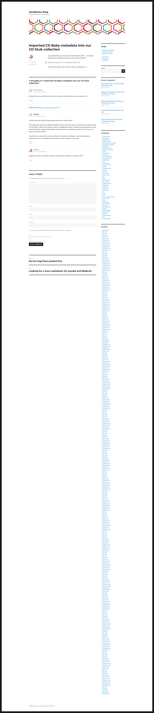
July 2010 (104, 552)
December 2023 (106, 284)
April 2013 (104, 497)
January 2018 (105, 401)
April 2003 (105, 690)
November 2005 (106, 645)
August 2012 (105, 510)
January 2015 (105, 462)
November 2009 (106, 566)
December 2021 (106, 324)
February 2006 (106, 640)
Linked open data (106, 183)
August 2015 (105, 450)
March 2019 (105, 378)
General (34, 64)
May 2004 (104, 672)
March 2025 (105, 258)
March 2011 (105, 539)
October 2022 (105, 307)
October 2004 (105, 667)
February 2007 (106, 619)
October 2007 (105, 606)
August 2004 (105, 668)
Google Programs (106, 168)
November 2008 (106, 586)
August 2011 (105, 530)
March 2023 (105, 299)
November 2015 (106, 445)
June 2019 (104, 373)
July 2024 (104, 272)
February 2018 (106, 400)
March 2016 (105, 438)
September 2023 (106, 289)
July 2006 (104, 631)
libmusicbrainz (106, 180)
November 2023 (106, 285)
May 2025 (104, 255)
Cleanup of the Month (107, 150)
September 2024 (106, 269)
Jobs (103, 176)
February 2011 (105, 541)
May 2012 (104, 515)
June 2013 (104, 494)
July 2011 (104, 532)
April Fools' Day (106, 141)
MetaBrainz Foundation (108, 50)
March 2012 (105, 519)
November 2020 (106, 346)
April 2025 (105, 257)
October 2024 (105, 267)
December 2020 (106, 344)
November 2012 (106, 505)
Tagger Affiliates (106, 210)
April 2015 (104, 457)
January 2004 (105, 678)
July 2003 (104, 687)
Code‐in (104, 151)
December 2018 (106, 383)
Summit (104, 208)
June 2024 (104, 274)
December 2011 (106, 524)
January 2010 (105, 562)
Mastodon (110, 53)
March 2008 (105, 599)
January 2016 (105, 441)
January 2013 (105, 502)
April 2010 (104, 557)
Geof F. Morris (38, 90)
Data (30, 64)
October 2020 (105, 347)
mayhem (36, 149)
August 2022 (105, 311)
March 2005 (105, 658)
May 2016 (104, 435)
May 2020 (104, 356)
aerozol (103, 110)
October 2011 (105, 527)
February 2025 (106, 260)
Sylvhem (103, 92)
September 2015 (106, 448)
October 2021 (105, 327)
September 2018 (106, 388)
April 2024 (105, 277)
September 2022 (106, 309)
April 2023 (105, 297)
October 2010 (105, 547)
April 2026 (105, 237)
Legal (103, 178)
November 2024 (106, 265)
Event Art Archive (106, 165)
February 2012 (106, 520)
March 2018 (105, 398)
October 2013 (105, 487)
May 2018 (104, 394)
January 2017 (105, 421)
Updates (104, 213)
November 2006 (106, 625)
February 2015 (106, 460)
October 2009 (105, 567)
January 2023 (105, 302)
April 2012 (104, 517)
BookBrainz (105, 60)
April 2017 (104, 416)
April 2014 (104, 477)
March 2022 (105, 319)
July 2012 (104, 512)
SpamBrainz (105, 202)
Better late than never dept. (109, 143)
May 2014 (104, 475)
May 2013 (104, 495)
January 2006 (105, 641)
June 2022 (104, 314)
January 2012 (105, 522)
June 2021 (104, 334)
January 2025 (105, 262)
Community (105, 155)
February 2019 (106, 379)
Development (105, 163)
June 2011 (104, 534)
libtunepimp (105, 181)
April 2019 (105, 376)
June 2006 (105, 633)
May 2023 (104, 295)
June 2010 (104, 554)
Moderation (105, 188)
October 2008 (105, 588)
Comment (32, 182)
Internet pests (106, 175)
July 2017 (104, 411)
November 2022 (106, 305)
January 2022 (105, 322)
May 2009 (104, 576)
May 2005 (104, 655)
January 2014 (105, 482)
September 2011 (106, 529)
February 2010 (106, 561)
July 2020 (104, 353)
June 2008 (104, 594)
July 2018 (104, 391)
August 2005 (105, 650)
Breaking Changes (107, 148)
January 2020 (105, 363)
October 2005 (105, 646)
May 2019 (104, 374)
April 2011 (104, 537)
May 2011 (104, 536)
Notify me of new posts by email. (37, 241)
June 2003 (104, 688)
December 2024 (106, 264)
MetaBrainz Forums (107, 52)
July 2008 (104, 593)
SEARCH (103, 68)
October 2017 (105, 406)
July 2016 (104, 431)
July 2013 (104, 492)
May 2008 (104, 596)
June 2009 (105, 574)
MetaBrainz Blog (38, 12)
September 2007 (106, 608)
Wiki (103, 217)
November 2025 (106, 245)
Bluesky (104, 53)
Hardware (104, 170)
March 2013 (105, 499)
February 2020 (106, 361)
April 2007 (105, 616)
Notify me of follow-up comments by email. (40, 236)
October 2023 (105, 287)
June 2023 (104, 294)
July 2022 (104, 312)
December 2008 (106, 584)
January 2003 (105, 693)
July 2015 (104, 452)
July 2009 (104, 572)
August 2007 (105, 609)
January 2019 (105, 381)
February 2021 (106, 341)
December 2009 (106, 564)
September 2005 (106, 648)
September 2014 (106, 468)
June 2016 (104, 433)
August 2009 (105, 571)
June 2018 (104, 393)
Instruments (105, 173)
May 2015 (104, 455)
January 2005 (105, 661)
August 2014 (105, 470)
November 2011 (106, 525)
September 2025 (106, 248)
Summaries (105, 205)
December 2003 (106, 680)
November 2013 (106, 485)
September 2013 (106, 489)
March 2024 (105, 279)
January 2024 (105, 282)
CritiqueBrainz (106, 160)
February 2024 (106, 280)
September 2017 (106, 408)
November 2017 (106, 405)
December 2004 (106, 663)
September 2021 (106, 329)
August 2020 (105, 351)
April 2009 (105, 578)
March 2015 (105, 458)
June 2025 (104, 253)
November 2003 (106, 682)
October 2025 (105, 247)
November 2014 (106, 465)
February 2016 (106, 440)
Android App (105, 138)
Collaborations (106, 153)
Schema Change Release (108, 197)
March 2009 (105, 579)
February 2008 (106, 601)
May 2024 (104, 275)
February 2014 (106, 480)
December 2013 (106, 483)
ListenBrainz (105, 58)
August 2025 (105, 250)
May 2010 (104, 556)
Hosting (104, 171)
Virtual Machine (106, 215)
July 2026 (104, 232)
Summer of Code (106, 207)
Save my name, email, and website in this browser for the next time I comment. (51, 230)
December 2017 (106, 403)
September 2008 (106, 589)
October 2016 (105, 426)
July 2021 (104, 332)
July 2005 (104, 651)
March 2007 (105, 618)
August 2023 (105, 290)
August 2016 (105, 430)
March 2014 (105, 478)
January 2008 (105, 603)
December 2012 (106, 504)
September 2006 (106, 628)
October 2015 (105, 447)
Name (31, 206)
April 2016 (105, 436)
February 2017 (106, 420)
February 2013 (105, 500)
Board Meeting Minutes (108, 145)
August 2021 (105, 331)
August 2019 (105, 371)
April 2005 (105, 656)
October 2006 (105, 626)
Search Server (105, 198)
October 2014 (105, 467)
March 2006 (105, 638)
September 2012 (106, 509)
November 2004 (106, 665)
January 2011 (105, 542)
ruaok (30, 60)
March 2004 (105, 675)
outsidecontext (105, 83)
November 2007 (106, 604)
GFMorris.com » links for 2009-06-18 (48, 107)
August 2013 (105, 490)
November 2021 (106, 326)
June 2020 (104, 354)
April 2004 (105, 673)
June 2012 (104, 514)
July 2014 (104, 472)
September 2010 (106, 549)
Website (31, 222)
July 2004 (104, 670)
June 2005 (104, 653)
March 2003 (105, 692)
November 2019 (106, 366)
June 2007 (104, 613)
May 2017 (104, 415)
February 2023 (106, 300)
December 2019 (106, 364)
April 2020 (105, 358)
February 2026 (106, 240)
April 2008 (105, 598)
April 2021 (104, 337)
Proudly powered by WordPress (47, 706)
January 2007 (105, 621)
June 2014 (104, 473)
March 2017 (105, 418)
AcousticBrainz (106, 136)
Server (104, 200)
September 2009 (106, 569)
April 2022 (105, 317)
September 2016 (106, 428)
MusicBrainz (105, 57)
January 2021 (105, 342)
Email (31, 214)
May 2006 (104, 635)
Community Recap (107, 156)
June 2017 (104, 413)
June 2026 (105, 233)
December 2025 (106, 243)
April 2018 (104, 396)
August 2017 (105, 410)
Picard (104, 195)
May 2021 (104, 336)
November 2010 (106, 546)
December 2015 (106, 443)
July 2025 (104, 252)
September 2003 (106, 685)
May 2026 (104, 235)
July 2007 (104, 611)
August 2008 (105, 591)
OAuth (104, 193)
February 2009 (106, 581)
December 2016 (106, 423)
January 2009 (105, 583)
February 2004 (106, 677)
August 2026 (105, 230)
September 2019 (106, 369)
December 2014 (106, 463)
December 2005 (106, 643)
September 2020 (106, 349)
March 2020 (105, 359)
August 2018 (105, 389)
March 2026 (105, 238)
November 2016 (106, 425)
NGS (103, 192)
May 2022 (104, 316)
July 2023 (104, 292)
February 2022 (106, 321)
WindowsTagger (106, 218)
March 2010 (105, 559)
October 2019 (105, 368)
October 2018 (105, 386)
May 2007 (104, 614)
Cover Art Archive (106, 158)
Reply (31, 100)
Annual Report (106, 139)
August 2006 (105, 630)
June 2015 (104, 453)
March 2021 (105, 339)
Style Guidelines (106, 203)
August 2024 (105, 270)
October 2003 (105, 683)
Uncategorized (106, 212)
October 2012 (105, 507)
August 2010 (105, 551)
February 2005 (106, 660)
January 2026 (105, 242)
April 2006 (105, 636)
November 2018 (106, 384)
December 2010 (106, 544)
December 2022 (106, 304)
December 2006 (106, 623)
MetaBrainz (105, 187)
